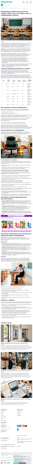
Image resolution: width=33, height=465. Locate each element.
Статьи (2, 418)
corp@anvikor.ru (3, 426)
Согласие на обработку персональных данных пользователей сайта (24, 442)
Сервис (2, 415)
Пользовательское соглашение (22, 435)
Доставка (2, 411)
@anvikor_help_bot (4, 430)
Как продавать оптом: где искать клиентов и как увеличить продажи (15, 370)
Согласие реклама (4, 448)
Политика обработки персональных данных (8, 444)
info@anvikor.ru (3, 431)
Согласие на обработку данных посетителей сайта (24, 439)
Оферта (18, 437)
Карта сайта (19, 446)
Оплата (2, 413)
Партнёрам (19, 415)
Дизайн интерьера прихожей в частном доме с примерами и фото (14, 343)
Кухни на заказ (3, 420)
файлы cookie (20, 455)
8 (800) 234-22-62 (4, 425)
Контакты (18, 413)
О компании (19, 411)
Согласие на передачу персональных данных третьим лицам (8, 446)
